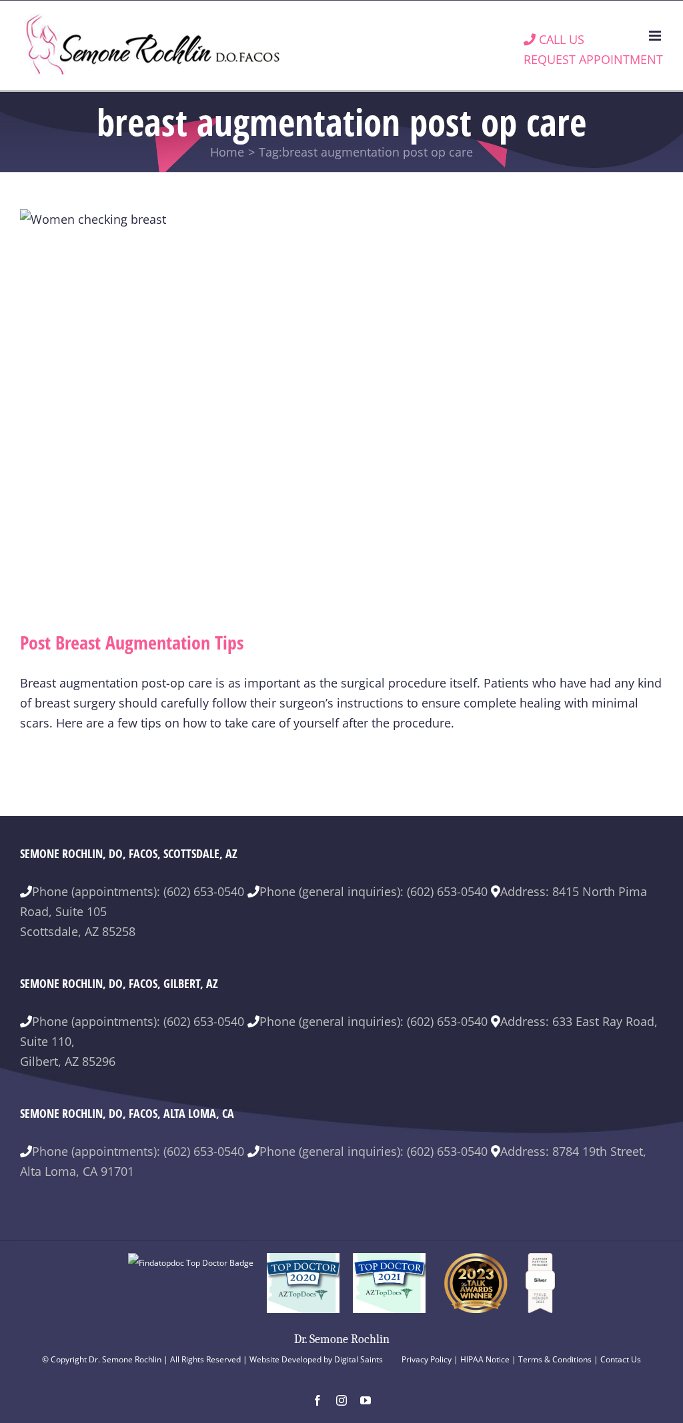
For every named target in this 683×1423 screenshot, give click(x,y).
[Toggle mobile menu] (656, 36)
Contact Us (620, 1359)
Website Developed (285, 1359)
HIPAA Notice (485, 1359)
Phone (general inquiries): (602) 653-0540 (373, 891)
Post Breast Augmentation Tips (131, 642)
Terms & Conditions (555, 1359)
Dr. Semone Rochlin (342, 1339)
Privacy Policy (427, 1359)
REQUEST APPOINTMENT (593, 59)
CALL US (560, 39)
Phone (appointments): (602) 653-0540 (138, 891)
